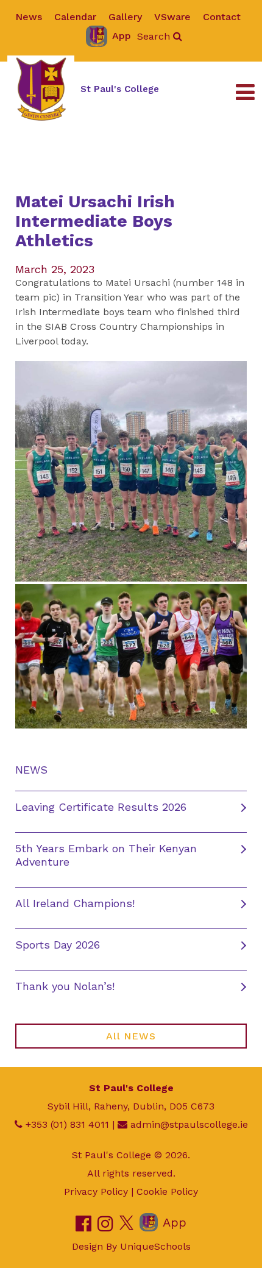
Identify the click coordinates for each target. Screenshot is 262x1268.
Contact (222, 17)
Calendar (75, 17)
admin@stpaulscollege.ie (189, 1124)
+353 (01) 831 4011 (67, 1124)
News (28, 17)
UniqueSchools (155, 1246)
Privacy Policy (96, 1191)
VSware (172, 17)
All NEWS (130, 1036)
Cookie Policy (167, 1191)
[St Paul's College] (40, 89)
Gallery (125, 17)
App (121, 35)
